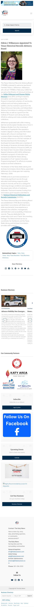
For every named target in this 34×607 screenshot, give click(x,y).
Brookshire (4, 605)
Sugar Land (16, 605)
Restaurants (4, 603)
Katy (19, 253)
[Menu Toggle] (17, 573)
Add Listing (6, 600)
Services (10, 603)
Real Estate (17, 603)
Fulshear (26, 603)
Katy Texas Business (13, 255)
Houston (10, 605)
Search (17, 30)
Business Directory (7, 592)
